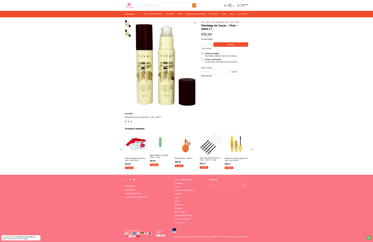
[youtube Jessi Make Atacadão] (134, 180)
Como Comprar (180, 212)
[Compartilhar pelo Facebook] (126, 122)
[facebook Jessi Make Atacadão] (130, 180)
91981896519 (129, 190)
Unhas (223, 14)
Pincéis (179, 14)
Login (229, 4)
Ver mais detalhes (207, 39)
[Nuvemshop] (180, 237)
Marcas (232, 14)
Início (202, 22)
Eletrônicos (243, 14)
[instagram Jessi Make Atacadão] (125, 180)
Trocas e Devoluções (182, 219)
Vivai (213, 22)
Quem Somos (179, 223)
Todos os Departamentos (152, 14)
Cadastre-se (230, 6)
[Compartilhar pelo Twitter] (129, 122)
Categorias (129, 14)
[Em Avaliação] (210, 230)
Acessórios (213, 14)
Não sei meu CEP (206, 75)
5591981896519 (130, 186)
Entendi (26, 238)
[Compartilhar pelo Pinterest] (131, 122)
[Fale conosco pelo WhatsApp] (369, 238)
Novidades (178, 208)
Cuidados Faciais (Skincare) (196, 14)
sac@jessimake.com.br (133, 193)
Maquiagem (170, 14)
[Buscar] (194, 5)
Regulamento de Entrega (184, 215)
